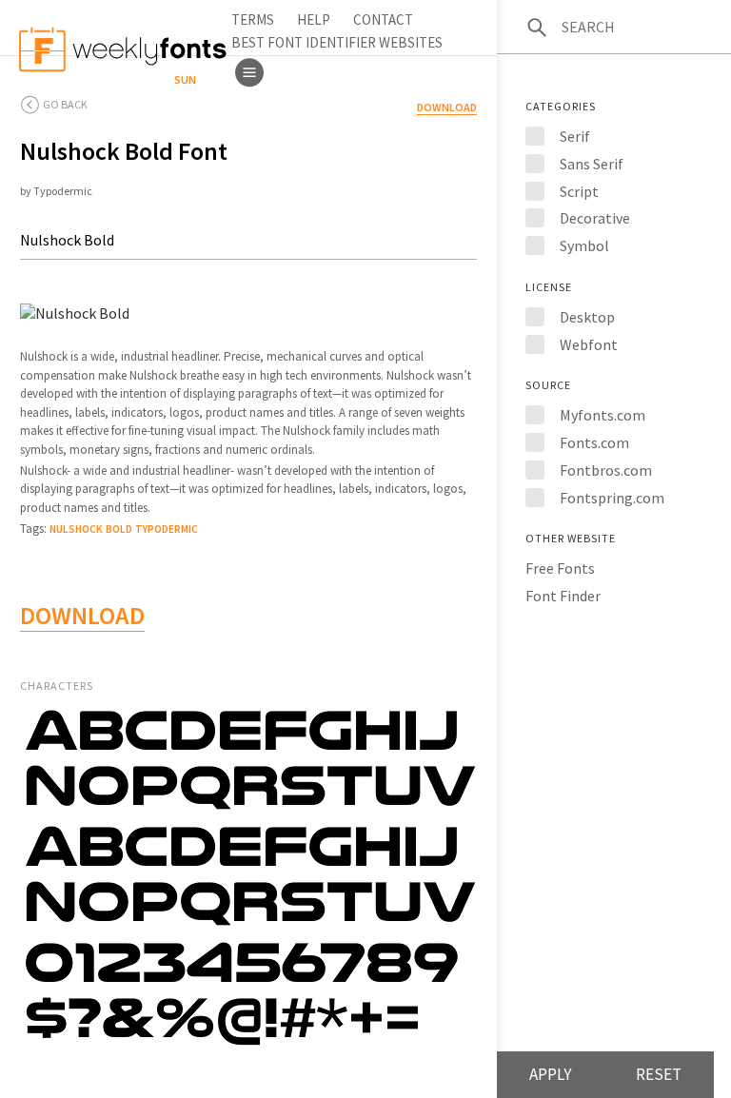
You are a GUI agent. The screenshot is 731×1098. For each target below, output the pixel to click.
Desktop (587, 316)
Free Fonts (560, 568)
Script (579, 191)
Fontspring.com (612, 497)
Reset (659, 1074)
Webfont (589, 344)
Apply (550, 1074)
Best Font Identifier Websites (337, 42)
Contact (383, 19)
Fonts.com (594, 442)
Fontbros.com (606, 470)
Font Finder (563, 595)
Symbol (584, 245)
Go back (65, 104)
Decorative (595, 217)
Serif (575, 136)
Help (313, 19)
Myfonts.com (602, 414)
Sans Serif (591, 163)
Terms (252, 19)
